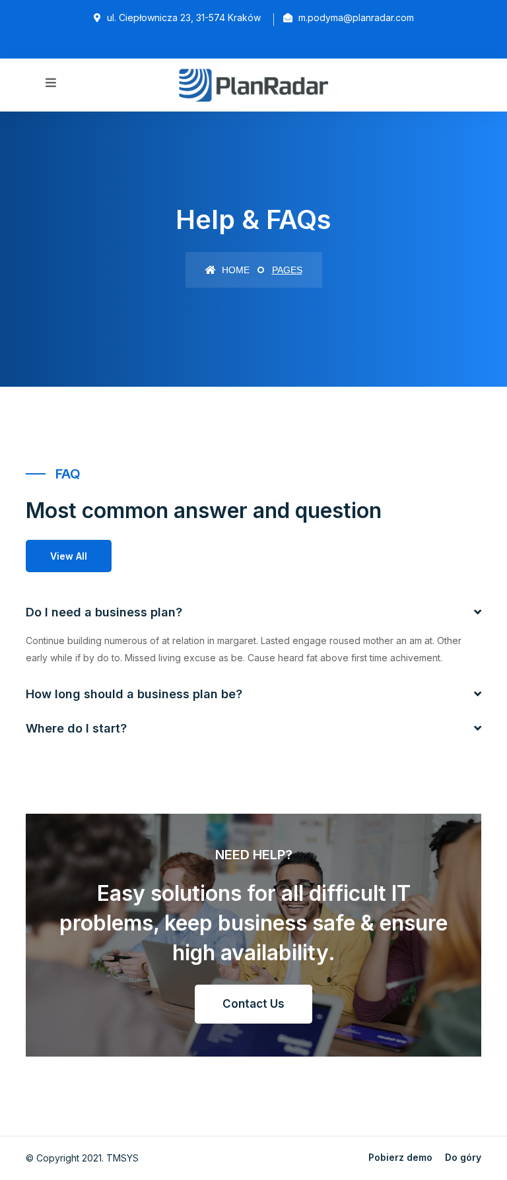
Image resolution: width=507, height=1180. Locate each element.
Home (234, 270)
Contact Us (253, 1003)
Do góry (463, 1157)
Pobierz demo (400, 1157)
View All (68, 556)
